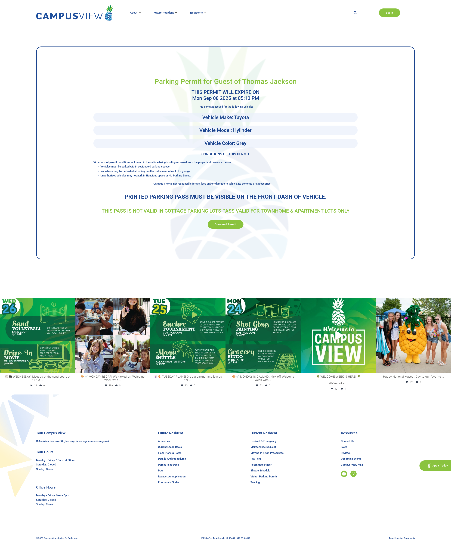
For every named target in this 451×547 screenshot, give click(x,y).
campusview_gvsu (37, 301)
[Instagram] (353, 474)
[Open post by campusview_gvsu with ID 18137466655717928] (112, 335)
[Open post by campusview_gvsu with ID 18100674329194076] (188, 335)
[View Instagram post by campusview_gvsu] (72, 368)
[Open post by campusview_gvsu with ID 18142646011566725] (37, 335)
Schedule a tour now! (48, 441)
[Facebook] (344, 474)
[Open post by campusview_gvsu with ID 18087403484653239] (263, 335)
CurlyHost (72, 538)
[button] (135, 12)
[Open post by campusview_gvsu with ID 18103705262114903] (413, 335)
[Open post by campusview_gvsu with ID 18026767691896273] (338, 335)
